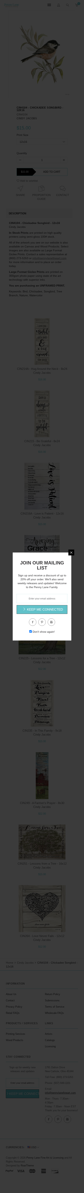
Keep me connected (44, 609)
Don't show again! (44, 631)
